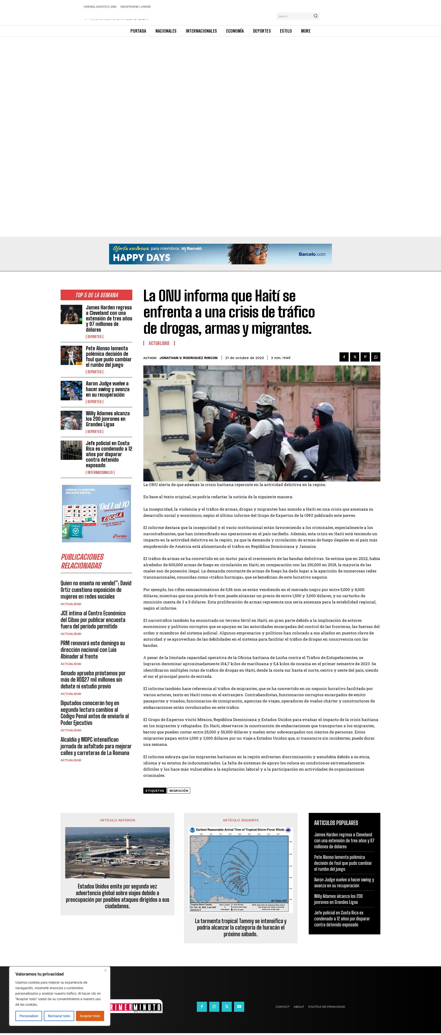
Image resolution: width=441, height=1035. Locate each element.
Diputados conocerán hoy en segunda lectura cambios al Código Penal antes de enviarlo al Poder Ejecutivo (95, 713)
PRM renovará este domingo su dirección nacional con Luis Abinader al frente (93, 650)
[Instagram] (214, 1007)
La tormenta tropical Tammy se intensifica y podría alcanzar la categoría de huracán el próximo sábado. (240, 928)
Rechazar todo (59, 1016)
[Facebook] (344, 357)
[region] (59, 996)
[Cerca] (105, 970)
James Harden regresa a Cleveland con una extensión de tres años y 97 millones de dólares (109, 318)
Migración (179, 790)
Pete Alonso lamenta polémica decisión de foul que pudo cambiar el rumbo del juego (109, 356)
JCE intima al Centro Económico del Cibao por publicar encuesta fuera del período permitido (93, 620)
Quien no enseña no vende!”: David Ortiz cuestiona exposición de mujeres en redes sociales (96, 590)
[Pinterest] (365, 357)
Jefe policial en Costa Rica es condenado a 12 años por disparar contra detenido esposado (109, 454)
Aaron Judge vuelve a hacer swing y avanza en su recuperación (108, 389)
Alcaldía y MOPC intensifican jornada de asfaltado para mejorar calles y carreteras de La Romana (96, 746)
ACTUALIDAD (71, 603)
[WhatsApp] (375, 357)
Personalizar (29, 1016)
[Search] (315, 16)
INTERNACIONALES (100, 472)
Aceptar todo (90, 1016)
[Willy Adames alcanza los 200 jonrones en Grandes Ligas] (71, 420)
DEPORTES (95, 337)
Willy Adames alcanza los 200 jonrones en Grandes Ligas (108, 418)
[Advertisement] (138, 70)
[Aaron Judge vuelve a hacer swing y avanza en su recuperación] (71, 390)
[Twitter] (354, 357)
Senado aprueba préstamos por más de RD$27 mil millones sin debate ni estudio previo (93, 680)
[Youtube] (239, 1007)
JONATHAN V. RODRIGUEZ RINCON (188, 358)
